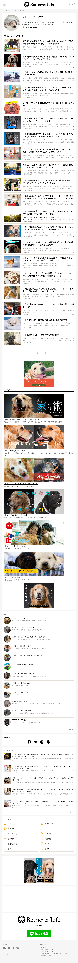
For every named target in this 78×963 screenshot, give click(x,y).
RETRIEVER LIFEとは (47, 947)
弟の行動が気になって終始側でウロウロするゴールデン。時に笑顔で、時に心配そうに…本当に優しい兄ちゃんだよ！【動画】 (42, 790)
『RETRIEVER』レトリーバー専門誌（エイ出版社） (55, 953)
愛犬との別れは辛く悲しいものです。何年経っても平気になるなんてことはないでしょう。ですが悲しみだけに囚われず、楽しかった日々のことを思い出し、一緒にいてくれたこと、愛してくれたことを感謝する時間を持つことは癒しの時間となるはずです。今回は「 (48, 219)
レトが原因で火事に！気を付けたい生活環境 (41, 335)
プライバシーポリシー (47, 951)
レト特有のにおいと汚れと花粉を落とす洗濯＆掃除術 (45, 320)
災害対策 (11, 839)
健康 (9, 849)
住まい (47, 829)
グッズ (47, 844)
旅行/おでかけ (12, 834)
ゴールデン (11, 823)
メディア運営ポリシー (47, 949)
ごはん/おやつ (12, 844)
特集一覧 (71, 730)
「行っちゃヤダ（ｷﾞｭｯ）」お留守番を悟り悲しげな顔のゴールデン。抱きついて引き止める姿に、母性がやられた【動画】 (42, 767)
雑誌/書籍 (48, 839)
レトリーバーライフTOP (11, 954)
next (43, 353)
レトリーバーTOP (8, 10)
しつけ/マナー (49, 834)
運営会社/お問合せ (46, 955)
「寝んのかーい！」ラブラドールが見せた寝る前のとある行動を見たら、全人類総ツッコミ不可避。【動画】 (42, 779)
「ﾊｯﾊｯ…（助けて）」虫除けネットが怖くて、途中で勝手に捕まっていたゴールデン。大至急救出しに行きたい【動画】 (42, 802)
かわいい (11, 829)
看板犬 (47, 849)
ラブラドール (49, 823)
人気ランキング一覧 (68, 812)
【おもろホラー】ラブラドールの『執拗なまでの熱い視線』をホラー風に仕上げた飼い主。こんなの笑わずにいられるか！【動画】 (42, 755)
